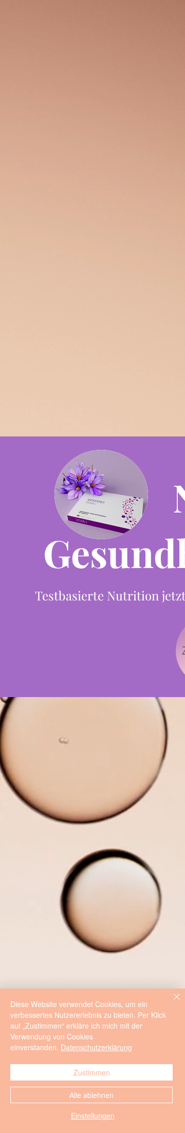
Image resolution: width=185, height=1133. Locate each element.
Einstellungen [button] (93, 1115)
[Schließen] (170, 1003)
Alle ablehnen (91, 1095)
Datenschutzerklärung (96, 1047)
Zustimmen (91, 1072)
